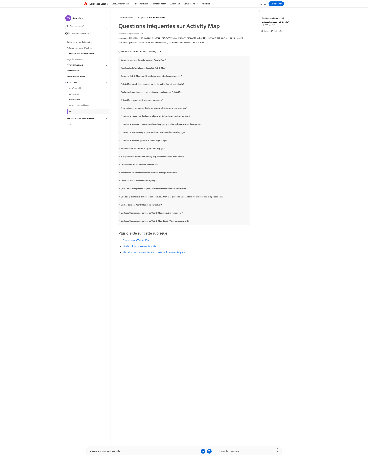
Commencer (74, 94)
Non (273, 25)
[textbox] (86, 26)
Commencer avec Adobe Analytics (80, 54)
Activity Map (72, 82)
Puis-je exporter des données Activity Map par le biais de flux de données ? (152, 156)
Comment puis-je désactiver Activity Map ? (139, 180)
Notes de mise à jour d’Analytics (79, 48)
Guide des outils (157, 17)
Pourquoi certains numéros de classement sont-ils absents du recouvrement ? (154, 108)
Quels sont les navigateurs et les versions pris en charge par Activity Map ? (152, 92)
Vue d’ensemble (75, 88)
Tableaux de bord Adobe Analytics (81, 118)
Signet (266, 31)
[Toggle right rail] (260, 11)
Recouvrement (75, 100)
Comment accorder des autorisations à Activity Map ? (143, 60)
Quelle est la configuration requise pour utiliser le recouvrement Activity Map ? (154, 188)
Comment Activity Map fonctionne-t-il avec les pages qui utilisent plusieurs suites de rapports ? (161, 124)
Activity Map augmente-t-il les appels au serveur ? (142, 100)
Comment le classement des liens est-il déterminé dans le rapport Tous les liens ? (155, 116)
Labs (69, 124)
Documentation (125, 17)
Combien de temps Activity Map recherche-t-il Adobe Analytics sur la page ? (153, 132)
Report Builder (73, 71)
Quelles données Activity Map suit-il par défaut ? (141, 204)
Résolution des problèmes (79, 105)
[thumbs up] (203, 451)
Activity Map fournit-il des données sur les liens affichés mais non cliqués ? (152, 84)
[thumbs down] (209, 451)
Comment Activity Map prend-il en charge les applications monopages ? (151, 76)
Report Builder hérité (76, 77)
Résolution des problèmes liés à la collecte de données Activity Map (154, 252)
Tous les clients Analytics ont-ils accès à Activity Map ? (143, 68)
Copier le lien (278, 31)
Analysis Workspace (75, 65)
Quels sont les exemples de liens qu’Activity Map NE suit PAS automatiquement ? (155, 221)
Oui (266, 25)
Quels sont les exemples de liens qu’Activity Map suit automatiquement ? (152, 213)
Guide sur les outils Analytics (79, 42)
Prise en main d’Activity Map (135, 239)
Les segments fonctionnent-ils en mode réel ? (140, 164)
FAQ (70, 111)
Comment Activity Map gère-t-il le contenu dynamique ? (144, 140)
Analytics (141, 17)
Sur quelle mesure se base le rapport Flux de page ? (143, 148)
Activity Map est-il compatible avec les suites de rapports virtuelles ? (150, 172)
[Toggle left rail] (107, 11)
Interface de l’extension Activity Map (139, 246)
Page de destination (75, 59)
